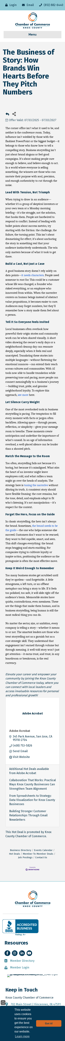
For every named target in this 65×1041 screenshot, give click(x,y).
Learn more (22, 1036)
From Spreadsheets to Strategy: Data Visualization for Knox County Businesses (32, 800)
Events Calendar (43, 850)
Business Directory (20, 850)
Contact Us (41, 857)
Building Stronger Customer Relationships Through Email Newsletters (28, 815)
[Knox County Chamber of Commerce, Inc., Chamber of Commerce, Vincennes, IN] (20, 927)
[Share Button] (14, 114)
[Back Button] (7, 115)
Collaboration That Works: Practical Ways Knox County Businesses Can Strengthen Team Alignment (32, 784)
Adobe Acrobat (19, 730)
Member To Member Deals (38, 853)
